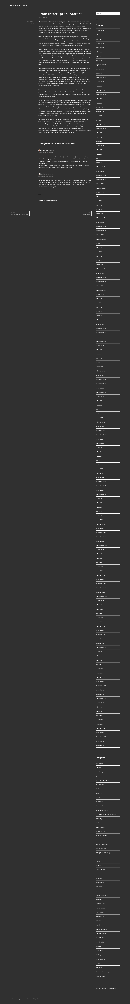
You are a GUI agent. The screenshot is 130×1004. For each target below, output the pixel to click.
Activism (98, 767)
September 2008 (101, 596)
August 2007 (100, 652)
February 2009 (100, 575)
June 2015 (99, 252)
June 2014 (99, 303)
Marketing (99, 899)
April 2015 (99, 260)
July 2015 (99, 247)
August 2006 (100, 703)
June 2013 (99, 354)
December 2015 (101, 226)
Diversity (98, 857)
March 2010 (99, 520)
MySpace (50, 30)
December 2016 (101, 175)
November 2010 (101, 486)
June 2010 (99, 507)
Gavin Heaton (45, 174)
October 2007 (100, 643)
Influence (99, 878)
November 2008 (101, 588)
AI (96, 776)
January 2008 (100, 630)
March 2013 (99, 367)
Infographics (100, 882)
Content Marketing (102, 810)
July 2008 (99, 605)
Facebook (41, 30)
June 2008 (99, 609)
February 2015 (100, 269)
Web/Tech (99, 967)
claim (65, 92)
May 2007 (99, 664)
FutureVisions (100, 874)
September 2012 (101, 392)
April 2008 (99, 618)
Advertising (99, 772)
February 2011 (100, 473)
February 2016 (100, 218)
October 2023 (100, 48)
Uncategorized (100, 959)
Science (98, 921)
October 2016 (100, 184)
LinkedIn (44, 56)
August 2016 (100, 192)
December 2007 (101, 635)
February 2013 (100, 371)
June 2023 (99, 56)
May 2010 (99, 511)
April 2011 (99, 464)
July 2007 (99, 656)
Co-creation (99, 801)
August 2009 (100, 549)
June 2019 (99, 116)
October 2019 (100, 111)
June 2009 (99, 558)
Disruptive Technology (103, 853)
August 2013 (100, 345)
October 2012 (100, 388)
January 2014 (100, 324)
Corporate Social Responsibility (106, 814)
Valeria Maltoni (46, 150)
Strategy (98, 955)
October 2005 (100, 745)
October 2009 (100, 541)
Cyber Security (100, 827)
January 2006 (100, 732)
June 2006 (99, 711)
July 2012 (99, 401)
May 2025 (99, 39)
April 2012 (99, 413)
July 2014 (99, 299)
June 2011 (99, 456)
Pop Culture (99, 912)
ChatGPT (98, 797)
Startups (98, 946)
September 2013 (101, 341)
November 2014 (101, 282)
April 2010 (99, 515)
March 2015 (99, 264)
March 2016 (99, 213)
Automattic (39, 999)
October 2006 (100, 694)
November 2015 (101, 230)
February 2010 (100, 524)
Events (98, 861)
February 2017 (100, 167)
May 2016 (99, 205)
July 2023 (99, 52)
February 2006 (100, 728)
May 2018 (99, 137)
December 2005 (101, 737)
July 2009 (99, 554)
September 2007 (101, 647)
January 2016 (100, 222)
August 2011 (100, 447)
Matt (84, 94)
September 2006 (101, 698)
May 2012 (99, 409)
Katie (78, 94)
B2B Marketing (100, 784)
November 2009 (101, 537)
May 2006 (99, 715)
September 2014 (101, 290)
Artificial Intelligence (102, 780)
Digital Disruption (102, 844)
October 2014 (100, 286)
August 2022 (100, 69)
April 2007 (99, 669)
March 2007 (99, 673)
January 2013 (100, 375)
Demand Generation (102, 836)
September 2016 (101, 188)
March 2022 (99, 73)
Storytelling (99, 950)
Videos (98, 963)
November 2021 (101, 77)
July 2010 (99, 503)
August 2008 (100, 601)
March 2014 (99, 316)
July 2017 (99, 150)
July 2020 (99, 99)
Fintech (98, 865)
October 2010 (100, 490)
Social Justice (100, 938)
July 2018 (99, 133)
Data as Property (101, 831)
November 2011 (101, 435)
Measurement (100, 908)
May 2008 (99, 613)
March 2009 (99, 571)
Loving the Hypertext (102, 895)
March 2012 (99, 418)
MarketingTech (100, 904)
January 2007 (100, 681)
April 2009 (99, 566)
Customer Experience (102, 823)
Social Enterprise (101, 929)
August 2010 (100, 498)
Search (98, 925)
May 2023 (99, 60)
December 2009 (101, 532)
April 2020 (99, 107)
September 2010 (101, 494)
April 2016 (99, 209)
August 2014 (100, 294)
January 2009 (100, 579)
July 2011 (98, 452)
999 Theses (99, 763)
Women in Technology (103, 972)
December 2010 (101, 481)
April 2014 (99, 311)
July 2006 (99, 707)
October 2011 (100, 439)
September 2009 (101, 545)
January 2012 (100, 426)
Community (99, 806)
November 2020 (101, 94)
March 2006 (99, 724)
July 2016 (99, 196)
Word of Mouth (100, 976)
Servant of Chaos (18, 5)
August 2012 (100, 396)
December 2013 (101, 328)
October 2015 (100, 235)
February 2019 (100, 124)
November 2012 (101, 384)
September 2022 (101, 65)
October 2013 (100, 337)
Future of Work (100, 870)
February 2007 (100, 677)
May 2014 (99, 307)
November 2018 (101, 128)
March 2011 (99, 469)
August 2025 (100, 31)
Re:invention (100, 916)
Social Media (42, 17)
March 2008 (100, 622)
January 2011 (100, 477)
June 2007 (99, 660)
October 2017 (100, 141)
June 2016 (99, 201)
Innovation (99, 887)
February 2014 (100, 320)
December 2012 (101, 379)
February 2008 (100, 626)
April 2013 (99, 362)
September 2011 (101, 443)
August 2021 (100, 82)
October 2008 (100, 592)
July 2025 (99, 35)
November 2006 (101, 690)
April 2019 (99, 120)
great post (58, 100)
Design (98, 840)
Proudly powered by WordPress (18, 999)
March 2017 (99, 162)
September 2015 (101, 239)
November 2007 (101, 639)
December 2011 (100, 430)
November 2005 (101, 741)
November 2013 (101, 333)
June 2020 (99, 103)
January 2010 (100, 528)
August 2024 (100, 43)
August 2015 (100, 243)
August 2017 (100, 145)
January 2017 (100, 171)
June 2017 (99, 154)
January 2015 (100, 273)
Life (97, 891)
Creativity (99, 819)
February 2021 (100, 90)
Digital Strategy (101, 848)
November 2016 (101, 179)
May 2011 (98, 460)
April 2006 (99, 720)
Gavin (32, 24)
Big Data (98, 789)
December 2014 (101, 277)
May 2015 (99, 256)
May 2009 (99, 562)
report (48, 26)
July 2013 (99, 350)
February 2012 (100, 422)
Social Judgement (101, 933)
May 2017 (99, 158)
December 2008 (101, 583)
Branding (99, 793)
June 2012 (99, 405)
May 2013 (99, 358)
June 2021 (99, 86)
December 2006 (101, 686)
